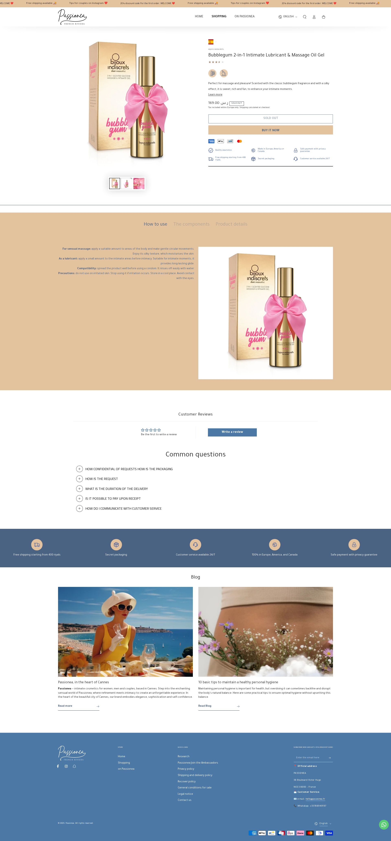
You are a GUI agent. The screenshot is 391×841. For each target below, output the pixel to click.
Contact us (184, 800)
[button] (304, 17)
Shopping (124, 763)
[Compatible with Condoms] (212, 73)
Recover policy (187, 781)
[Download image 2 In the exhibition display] (126, 183)
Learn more (215, 95)
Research (183, 756)
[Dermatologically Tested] (224, 73)
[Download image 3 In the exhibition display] (138, 183)
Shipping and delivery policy (195, 775)
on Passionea (126, 769)
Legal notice (185, 794)
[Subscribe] (331, 758)
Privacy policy (186, 769)
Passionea (70, 823)
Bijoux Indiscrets (216, 49)
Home (121, 756)
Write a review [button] (232, 432)
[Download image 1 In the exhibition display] (114, 183)
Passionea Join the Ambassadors (198, 763)
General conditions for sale (195, 788)
